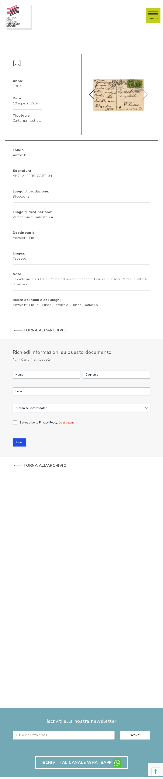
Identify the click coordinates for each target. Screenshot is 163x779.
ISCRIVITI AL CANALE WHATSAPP (77, 762)
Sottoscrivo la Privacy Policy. (47, 423)
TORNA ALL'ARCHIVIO (44, 330)
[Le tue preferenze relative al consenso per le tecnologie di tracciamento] (156, 771)
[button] (117, 107)
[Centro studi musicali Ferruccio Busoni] (18, 15)
